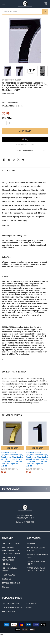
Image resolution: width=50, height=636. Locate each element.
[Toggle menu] (4, 4)
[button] (25, 151)
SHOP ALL (31, 544)
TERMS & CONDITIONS (11, 583)
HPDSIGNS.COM (8, 611)
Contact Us (6, 579)
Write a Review (8, 94)
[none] (25, 40)
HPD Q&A (6, 564)
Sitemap (5, 587)
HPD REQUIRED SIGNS (11, 544)
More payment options (25, 144)
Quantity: (7, 118)
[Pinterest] (23, 160)
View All (29, 607)
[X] (18, 160)
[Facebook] (4, 160)
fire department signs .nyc (12, 607)
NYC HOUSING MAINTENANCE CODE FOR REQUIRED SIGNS (11, 550)
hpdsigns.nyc (31, 603)
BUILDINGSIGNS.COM (10, 603)
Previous (3, 448)
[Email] (9, 160)
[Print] (14, 160)
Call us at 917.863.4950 (25, 522)
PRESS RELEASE (8, 575)
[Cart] (46, 3)
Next (47, 448)
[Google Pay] (25, 139)
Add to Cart (12, 448)
